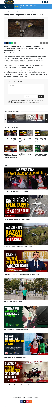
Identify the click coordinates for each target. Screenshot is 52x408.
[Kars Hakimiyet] (9, 1)
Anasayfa (8, 11)
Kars (12, 11)
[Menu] (43, 2)
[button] (41, 43)
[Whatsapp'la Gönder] (12, 43)
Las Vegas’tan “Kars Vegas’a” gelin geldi (28, 6)
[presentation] (8, 6)
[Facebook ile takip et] (21, 401)
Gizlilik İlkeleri (29, 397)
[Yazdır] (15, 43)
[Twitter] (7, 43)
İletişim (24, 397)
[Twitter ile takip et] (24, 401)
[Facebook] (5, 43)
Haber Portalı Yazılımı (10, 406)
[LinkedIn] (10, 43)
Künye (19, 397)
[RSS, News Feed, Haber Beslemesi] (30, 401)
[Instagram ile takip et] (27, 401)
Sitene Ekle (36, 397)
